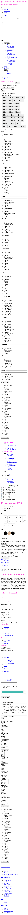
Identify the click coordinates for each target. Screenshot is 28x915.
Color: (2, 529)
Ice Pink (7, 410)
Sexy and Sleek (9, 182)
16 (18, 103)
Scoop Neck (8, 335)
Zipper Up (7, 231)
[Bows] (4, 761)
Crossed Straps (9, 224)
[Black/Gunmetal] (13, 533)
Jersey (6, 281)
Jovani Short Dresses (12, 462)
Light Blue (8, 399)
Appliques (7, 252)
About (5, 666)
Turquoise (7, 397)
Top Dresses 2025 (11, 445)
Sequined (7, 289)
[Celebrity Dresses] (5, 739)
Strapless (7, 338)
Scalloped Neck (9, 334)
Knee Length (8, 308)
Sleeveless (7, 368)
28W (6, 121)
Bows (6, 255)
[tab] (15, 446)
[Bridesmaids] (7, 725)
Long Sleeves (8, 363)
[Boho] (5, 732)
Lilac (6, 406)
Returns (6, 628)
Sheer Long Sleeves (10, 364)
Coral (6, 422)
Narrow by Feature (8, 134)
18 (6, 106)
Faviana (9, 457)
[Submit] (18, 18)
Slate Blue (7, 400)
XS (13, 123)
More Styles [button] (7, 475)
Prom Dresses (8, 155)
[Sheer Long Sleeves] (5, 797)
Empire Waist (8, 350)
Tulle (6, 293)
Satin (6, 287)
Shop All (9, 478)
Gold (6, 427)
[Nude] (9, 533)
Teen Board (10, 480)
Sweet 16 (7, 160)
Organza (7, 285)
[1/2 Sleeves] (5, 793)
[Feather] (3, 768)
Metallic (7, 241)
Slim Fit (7, 353)
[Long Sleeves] (5, 796)
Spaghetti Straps (9, 377)
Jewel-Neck (8, 326)
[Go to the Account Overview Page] (1, 7)
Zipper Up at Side (9, 232)
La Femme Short (11, 467)
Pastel (6, 245)
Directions (6, 671)
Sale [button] (5, 471)
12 (6, 103)
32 (12, 112)
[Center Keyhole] (5, 740)
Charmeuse (8, 276)
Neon (6, 242)
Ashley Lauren (10, 454)
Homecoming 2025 (11, 481)
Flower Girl (8, 149)
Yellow (7, 388)
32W (21, 121)
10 (21, 100)
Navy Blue (8, 403)
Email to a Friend (5, 562)
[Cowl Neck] (4, 779)
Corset (6, 205)
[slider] (24, 692)
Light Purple (8, 408)
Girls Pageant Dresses (10, 151)
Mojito (7, 389)
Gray (6, 431)
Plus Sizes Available (10, 213)
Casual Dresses (9, 143)
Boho (6, 168)
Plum (6, 417)
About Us (6, 633)
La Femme (9, 464)
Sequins (7, 269)
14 (12, 103)
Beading (7, 254)
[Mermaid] (4, 789)
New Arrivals (10, 448)
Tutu (6, 192)
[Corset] (5, 742)
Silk (6, 290)
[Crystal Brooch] (4, 762)
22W (6, 118)
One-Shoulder (8, 330)
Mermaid (7, 351)
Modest (7, 178)
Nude (6, 425)
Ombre (7, 244)
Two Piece (7, 193)
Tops (6, 190)
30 (6, 112)
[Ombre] (3, 755)
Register (6, 13)
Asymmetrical (8, 302)
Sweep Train (8, 311)
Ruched (7, 214)
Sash (6, 268)
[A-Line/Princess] (4, 786)
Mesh (6, 284)
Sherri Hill (9, 469)
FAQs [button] (5, 676)
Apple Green (8, 391)
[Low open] (5, 749)
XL (17, 126)
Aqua (6, 396)
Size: (2, 513)
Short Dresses (8, 186)
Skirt (6, 187)
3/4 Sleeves (8, 361)
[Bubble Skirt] (5, 738)
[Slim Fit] (4, 790)
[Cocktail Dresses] (7, 728)
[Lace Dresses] (5, 735)
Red (6, 419)
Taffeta (7, 292)
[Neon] (3, 754)
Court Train (8, 305)
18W (13, 115)
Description (6, 565)
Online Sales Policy (5, 561)
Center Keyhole (9, 203)
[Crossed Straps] (5, 746)
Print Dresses (8, 181)
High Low (7, 207)
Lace (6, 265)
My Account (7, 11)
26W (21, 118)
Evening (7, 148)
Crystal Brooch (9, 257)
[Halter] (4, 781)
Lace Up (7, 226)
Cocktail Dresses (9, 144)
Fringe (6, 263)
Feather (7, 260)
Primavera (9, 468)
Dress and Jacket (9, 170)
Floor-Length (8, 306)
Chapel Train (8, 303)
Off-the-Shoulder (9, 329)
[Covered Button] (5, 745)
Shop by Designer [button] (5, 877)
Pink (6, 411)
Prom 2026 (9, 447)
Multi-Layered (8, 208)
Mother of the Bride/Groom (12, 154)
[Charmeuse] (3, 765)
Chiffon (7, 278)
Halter (6, 323)
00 (12, 97)
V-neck (7, 341)
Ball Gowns (8, 167)
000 (6, 97)
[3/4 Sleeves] (5, 795)
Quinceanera (8, 157)
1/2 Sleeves (8, 360)
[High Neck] (4, 782)
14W (18, 112)
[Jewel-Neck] (4, 783)
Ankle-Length (8, 300)
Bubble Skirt (8, 200)
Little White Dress (9, 175)
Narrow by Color (7, 385)
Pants (6, 179)
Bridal (6, 140)
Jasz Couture (10, 458)
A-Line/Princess (9, 348)
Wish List (6, 9)
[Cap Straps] (5, 800)
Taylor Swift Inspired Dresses (14, 450)
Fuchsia (7, 414)
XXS (6, 123)
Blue (6, 402)
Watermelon (8, 416)
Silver (6, 433)
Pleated (7, 211)
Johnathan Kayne (11, 460)
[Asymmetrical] (4, 774)
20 (12, 106)
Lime (6, 394)
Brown (7, 428)
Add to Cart (3, 543)
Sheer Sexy (8, 184)
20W (21, 115)
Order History (7, 641)
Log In (5, 15)
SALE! (8, 474)
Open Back (8, 210)
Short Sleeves (8, 366)
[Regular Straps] (5, 801)
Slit (6, 216)
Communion (8, 146)
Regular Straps (9, 376)
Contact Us (6, 627)
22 (18, 106)
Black (6, 430)
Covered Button (9, 223)
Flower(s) (7, 261)
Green (6, 392)
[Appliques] (4, 758)
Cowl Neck (8, 321)
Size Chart (3, 559)
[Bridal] (7, 724)
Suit (6, 189)
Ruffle (6, 266)
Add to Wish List (5, 558)
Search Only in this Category (9, 85)
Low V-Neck (8, 327)
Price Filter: (6, 87)
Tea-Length (8, 313)
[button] (7, 43)
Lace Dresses (8, 172)
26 (12, 109)
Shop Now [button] (6, 657)
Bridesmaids (8, 141)
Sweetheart (8, 340)
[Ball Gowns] (5, 731)
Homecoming (8, 152)
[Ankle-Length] (4, 772)
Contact (6, 668)
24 (6, 109)
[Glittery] (3, 751)
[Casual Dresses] (7, 726)
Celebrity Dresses (9, 202)
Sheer (6, 229)
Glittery (7, 239)
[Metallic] (3, 753)
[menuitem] (15, 9)
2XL (23, 126)
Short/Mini (8, 309)
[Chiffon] (3, 767)
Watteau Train (8, 314)
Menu (2, 40)
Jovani (8, 461)
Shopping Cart (7, 12)
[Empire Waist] (4, 788)
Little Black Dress (9, 173)
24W (13, 118)
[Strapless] (5, 804)
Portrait (7, 332)
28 (18, 109)
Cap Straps (8, 374)
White (6, 435)
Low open (7, 227)
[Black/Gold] (5, 533)
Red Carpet (8, 158)
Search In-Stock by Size (9, 93)
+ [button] (4, 472)
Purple (7, 405)
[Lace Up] (5, 747)
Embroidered (8, 258)
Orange (7, 421)
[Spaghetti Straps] (5, 803)
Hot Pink (7, 413)
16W (6, 115)
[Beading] (4, 760)
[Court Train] (4, 776)
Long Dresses (8, 176)
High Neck (8, 324)
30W (13, 121)
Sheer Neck (8, 337)
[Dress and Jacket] (5, 733)
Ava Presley (10, 455)
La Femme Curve (11, 465)
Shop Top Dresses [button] (5, 867)
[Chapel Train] (4, 775)
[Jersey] (3, 769)
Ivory (6, 424)
